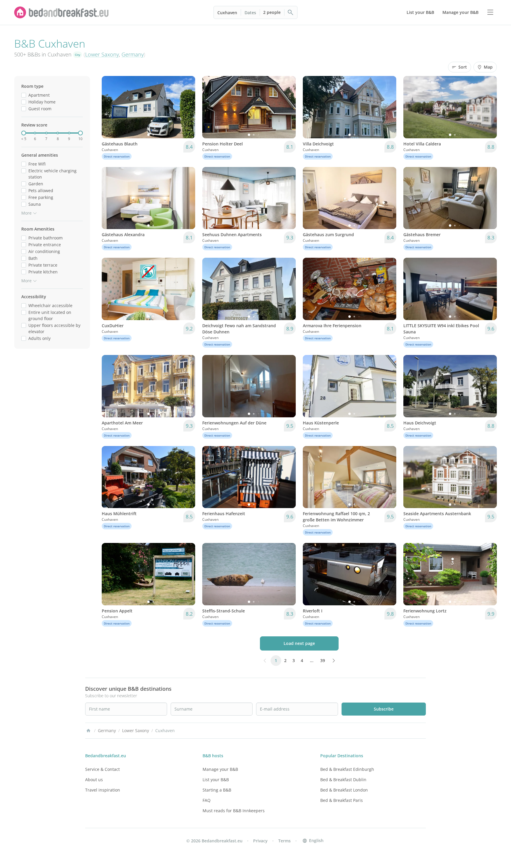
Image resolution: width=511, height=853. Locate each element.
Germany (133, 54)
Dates (250, 12)
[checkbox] (23, 95)
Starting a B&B (217, 790)
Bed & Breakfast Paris (341, 800)
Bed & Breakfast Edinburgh (347, 769)
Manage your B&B (220, 769)
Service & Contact (102, 769)
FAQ (207, 800)
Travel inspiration (102, 790)
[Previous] (110, 107)
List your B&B (216, 779)
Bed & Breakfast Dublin (343, 779)
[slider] (23, 133)
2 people (272, 12)
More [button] (26, 213)
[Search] (290, 12)
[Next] (187, 107)
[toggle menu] (490, 12)
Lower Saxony (102, 54)
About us (94, 779)
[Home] (88, 731)
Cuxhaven (227, 12)
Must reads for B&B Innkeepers (234, 810)
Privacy (260, 841)
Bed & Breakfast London (344, 790)
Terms (284, 841)
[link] (61, 12)
